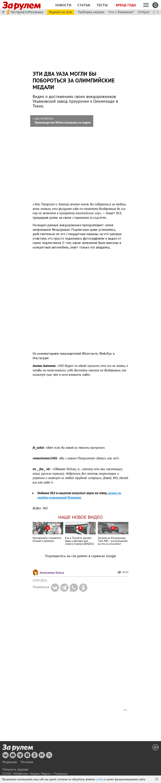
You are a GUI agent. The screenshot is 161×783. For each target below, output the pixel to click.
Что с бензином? (121, 12)
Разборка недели (91, 12)
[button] (157, 779)
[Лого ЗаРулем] (21, 5)
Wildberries (21, 774)
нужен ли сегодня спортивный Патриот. (79, 495)
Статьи (83, 5)
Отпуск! (143, 12)
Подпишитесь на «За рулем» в (80, 556)
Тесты (102, 5)
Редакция (9, 762)
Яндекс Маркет (41, 774)
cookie (99, 779)
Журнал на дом (60, 12)
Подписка (60, 774)
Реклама (27, 762)
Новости (63, 5)
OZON (6, 774)
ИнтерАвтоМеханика (27, 12)
